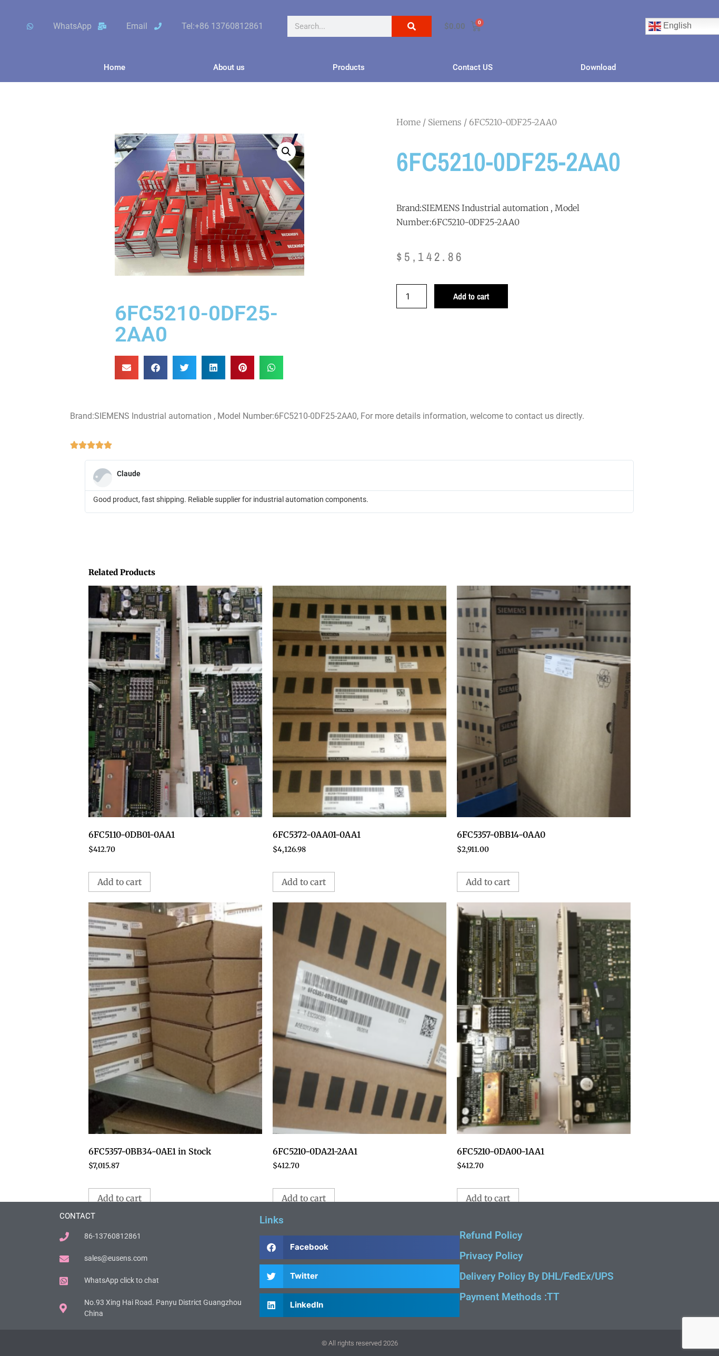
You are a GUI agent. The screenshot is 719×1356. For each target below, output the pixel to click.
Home (114, 67)
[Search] (412, 26)
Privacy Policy (491, 1256)
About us (229, 67)
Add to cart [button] (119, 882)
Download (598, 67)
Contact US (473, 67)
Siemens (445, 122)
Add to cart (471, 296)
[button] (286, 151)
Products (349, 67)
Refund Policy (491, 1235)
